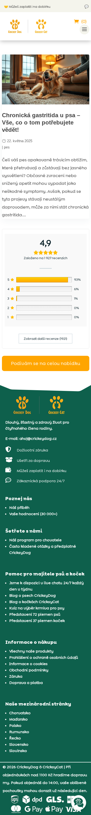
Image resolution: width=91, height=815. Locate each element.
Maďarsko (18, 719)
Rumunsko (19, 731)
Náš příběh (19, 507)
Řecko (15, 738)
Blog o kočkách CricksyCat (34, 601)
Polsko (15, 725)
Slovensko (18, 744)
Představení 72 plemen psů (34, 614)
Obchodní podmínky (28, 670)
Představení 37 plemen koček (37, 620)
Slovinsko (18, 750)
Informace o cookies (28, 663)
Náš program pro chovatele (35, 540)
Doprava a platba (26, 682)
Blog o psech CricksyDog (32, 595)
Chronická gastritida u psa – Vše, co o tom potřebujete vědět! (41, 122)
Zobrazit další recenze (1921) (45, 338)
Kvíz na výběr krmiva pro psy (36, 608)
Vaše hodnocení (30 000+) (33, 513)
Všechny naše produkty (31, 651)
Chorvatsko (20, 712)
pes (7, 147)
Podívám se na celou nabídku (45, 363)
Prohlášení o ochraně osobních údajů (43, 657)
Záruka (15, 676)
